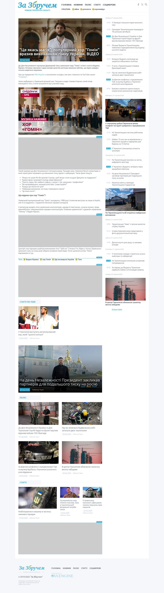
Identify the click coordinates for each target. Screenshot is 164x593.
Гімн (80, 259)
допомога (87, 9)
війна (77, 9)
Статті (97, 5)
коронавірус (99, 9)
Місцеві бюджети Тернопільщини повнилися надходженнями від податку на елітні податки (128, 47)
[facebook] (138, 5)
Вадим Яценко (32, 259)
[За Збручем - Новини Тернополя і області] (37, 5)
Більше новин (117, 309)
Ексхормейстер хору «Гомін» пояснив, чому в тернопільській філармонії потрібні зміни (69, 504)
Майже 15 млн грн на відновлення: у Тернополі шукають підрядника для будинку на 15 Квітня (127, 141)
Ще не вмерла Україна (64, 259)
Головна (66, 5)
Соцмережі (109, 5)
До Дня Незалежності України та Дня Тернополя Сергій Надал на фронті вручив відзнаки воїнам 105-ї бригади (38, 430)
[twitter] (142, 5)
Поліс (88, 5)
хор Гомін (47, 259)
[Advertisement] (60, 153)
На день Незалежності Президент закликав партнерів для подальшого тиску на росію (127, 176)
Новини (78, 5)
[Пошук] (146, 4)
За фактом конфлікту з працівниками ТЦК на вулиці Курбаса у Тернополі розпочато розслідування (37, 469)
